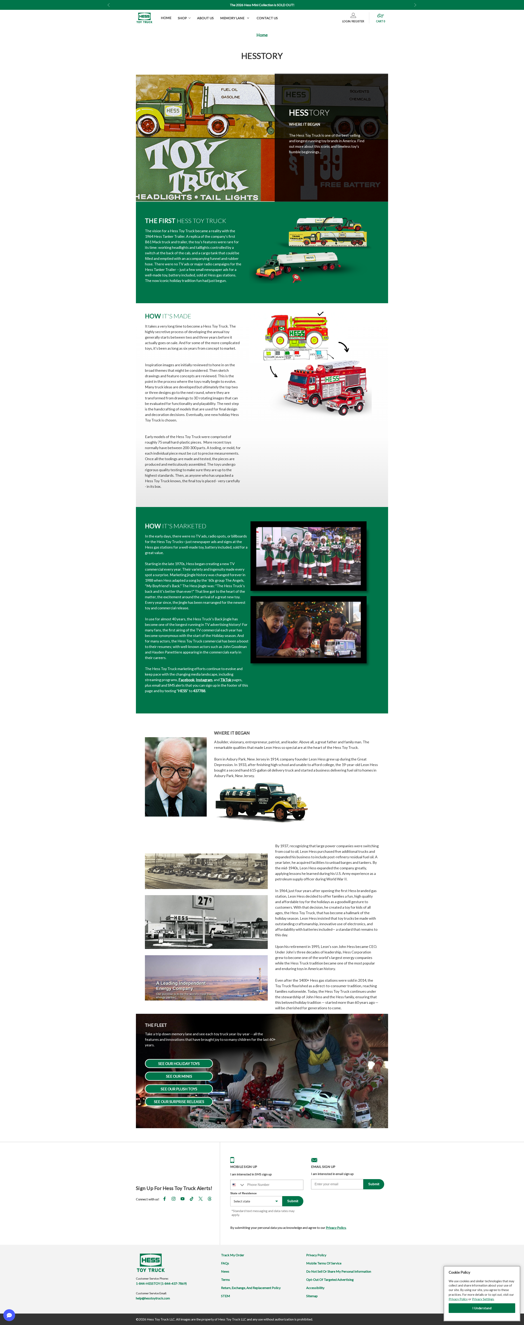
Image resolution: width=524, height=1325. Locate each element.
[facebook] (165, 1199)
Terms (225, 1279)
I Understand (482, 1308)
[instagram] (174, 1199)
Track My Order (232, 1255)
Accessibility (315, 1288)
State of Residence (243, 1193)
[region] (482, 1293)
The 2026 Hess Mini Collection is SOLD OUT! (262, 5)
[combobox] (237, 1185)
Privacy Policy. (336, 1227)
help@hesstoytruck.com (153, 1298)
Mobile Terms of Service (323, 1263)
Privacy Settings (483, 1299)
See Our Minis (179, 1076)
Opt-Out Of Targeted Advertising (330, 1279)
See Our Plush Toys (179, 1089)
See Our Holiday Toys (179, 1063)
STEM (225, 1296)
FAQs (225, 1263)
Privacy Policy (316, 1255)
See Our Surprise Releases (179, 1101)
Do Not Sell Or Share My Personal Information (338, 1271)
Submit (292, 1201)
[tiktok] (192, 1199)
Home (166, 18)
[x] (201, 1199)
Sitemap (312, 1296)
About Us (205, 18)
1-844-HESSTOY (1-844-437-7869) (161, 1283)
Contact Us (267, 18)
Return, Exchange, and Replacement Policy (251, 1288)
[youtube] (183, 1199)
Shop (182, 18)
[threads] (210, 1199)
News (225, 1271)
